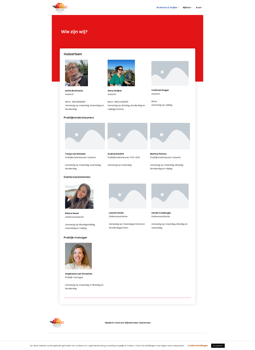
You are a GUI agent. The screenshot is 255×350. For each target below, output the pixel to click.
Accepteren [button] (218, 345)
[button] (178, 7)
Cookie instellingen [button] (198, 345)
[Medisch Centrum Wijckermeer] (60, 7)
